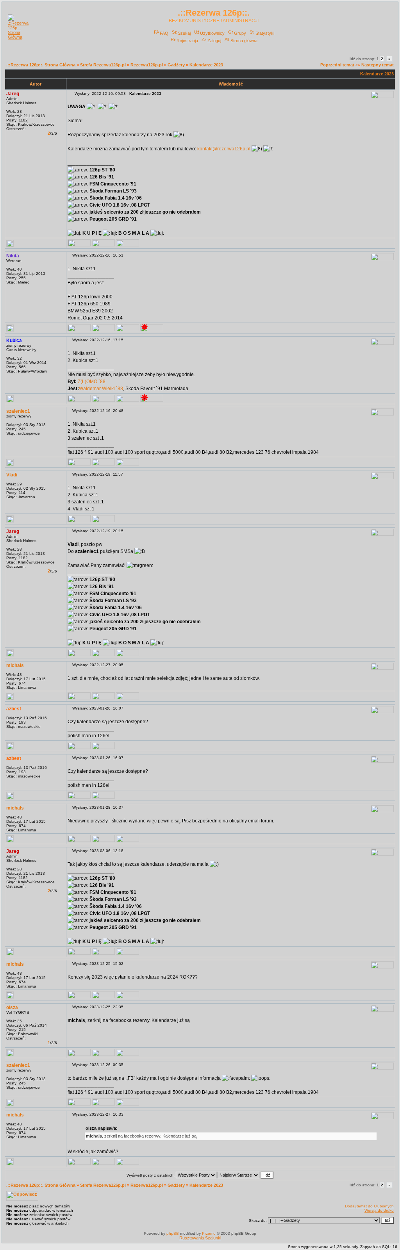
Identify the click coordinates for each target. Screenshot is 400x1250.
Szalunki (213, 1238)
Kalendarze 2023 (206, 64)
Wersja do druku (379, 1210)
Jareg (12, 93)
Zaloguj (214, 40)
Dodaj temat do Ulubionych (369, 1206)
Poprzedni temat (337, 64)
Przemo (209, 1233)
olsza (12, 1007)
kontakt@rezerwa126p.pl (223, 149)
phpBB (172, 1233)
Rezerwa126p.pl (146, 64)
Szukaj (184, 33)
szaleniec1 (18, 411)
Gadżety (176, 64)
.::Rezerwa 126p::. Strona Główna (40, 64)
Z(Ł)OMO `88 (91, 381)
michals (15, 665)
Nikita (12, 256)
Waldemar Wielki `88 (101, 388)
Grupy (240, 33)
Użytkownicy (212, 33)
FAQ (164, 33)
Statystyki (264, 33)
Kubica (14, 340)
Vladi (11, 475)
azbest (13, 708)
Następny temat (377, 64)
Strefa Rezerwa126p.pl (103, 64)
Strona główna (243, 40)
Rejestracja (187, 40)
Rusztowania (191, 1238)
